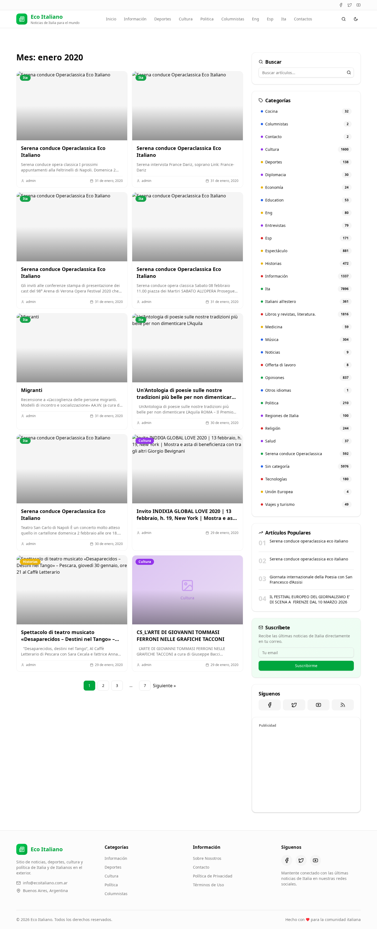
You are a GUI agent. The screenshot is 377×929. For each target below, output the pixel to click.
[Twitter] (349, 5)
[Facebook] (341, 5)
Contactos (303, 19)
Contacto (201, 867)
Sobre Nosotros (207, 858)
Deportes (162, 19)
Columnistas (232, 19)
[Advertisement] (306, 769)
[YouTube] (358, 5)
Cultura (186, 19)
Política (111, 884)
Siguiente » (164, 686)
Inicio (111, 19)
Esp (270, 19)
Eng (255, 19)
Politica (207, 19)
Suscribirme (306, 665)
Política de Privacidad (212, 876)
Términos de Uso (208, 884)
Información (135, 19)
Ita (283, 19)
